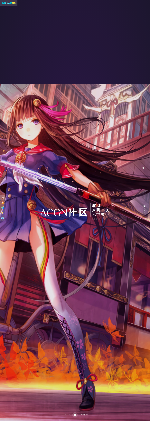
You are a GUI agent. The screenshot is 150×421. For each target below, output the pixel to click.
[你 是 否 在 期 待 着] (75, 418)
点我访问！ (96, 219)
